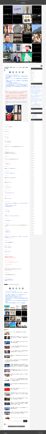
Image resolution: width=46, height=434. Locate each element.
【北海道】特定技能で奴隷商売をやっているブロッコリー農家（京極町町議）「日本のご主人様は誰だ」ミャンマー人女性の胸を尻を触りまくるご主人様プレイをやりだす (17, 86)
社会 (14, 284)
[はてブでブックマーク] (16, 72)
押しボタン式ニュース (35, 117)
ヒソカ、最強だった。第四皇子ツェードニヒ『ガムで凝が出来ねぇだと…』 (16, 294)
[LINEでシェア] (19, 72)
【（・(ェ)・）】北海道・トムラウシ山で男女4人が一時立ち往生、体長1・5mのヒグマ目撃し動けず (36, 96)
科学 (16, 284)
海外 (12, 284)
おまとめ (33, 110)
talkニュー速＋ (6, 284)
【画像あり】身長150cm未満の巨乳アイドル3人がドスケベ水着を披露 (15, 302)
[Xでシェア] (10, 72)
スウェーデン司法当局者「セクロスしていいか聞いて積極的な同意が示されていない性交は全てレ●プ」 (36, 105)
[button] (23, 72)
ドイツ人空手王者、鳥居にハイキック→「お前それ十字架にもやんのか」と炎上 (16, 84)
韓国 (18, 284)
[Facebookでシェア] (13, 72)
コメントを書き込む (16, 426)
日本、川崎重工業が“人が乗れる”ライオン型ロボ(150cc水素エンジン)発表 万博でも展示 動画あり (36, 87)
